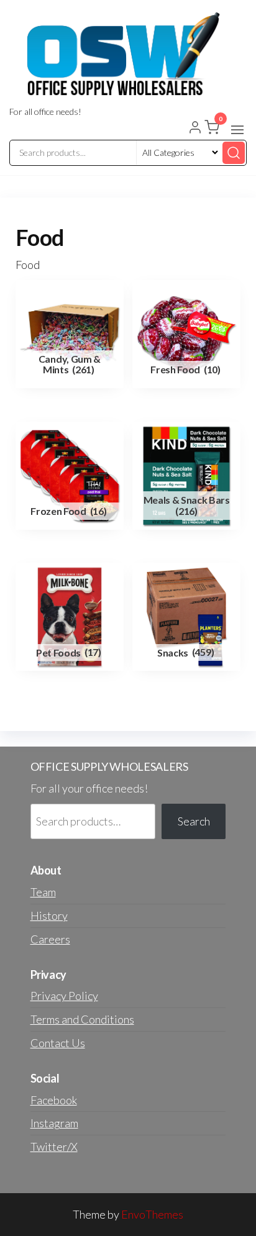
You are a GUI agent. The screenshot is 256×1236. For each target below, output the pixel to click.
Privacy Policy (64, 995)
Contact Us (57, 1043)
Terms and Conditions (82, 1019)
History (49, 915)
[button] (237, 129)
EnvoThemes (152, 1214)
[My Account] (195, 129)
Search (194, 821)
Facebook (53, 1100)
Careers (50, 939)
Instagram (54, 1123)
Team (43, 892)
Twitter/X (54, 1146)
